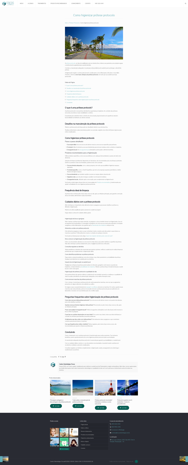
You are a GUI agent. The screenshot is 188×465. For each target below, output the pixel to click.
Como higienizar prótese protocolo (75, 91)
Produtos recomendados (103, 182)
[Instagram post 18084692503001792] (54, 442)
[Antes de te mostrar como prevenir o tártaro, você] (73, 442)
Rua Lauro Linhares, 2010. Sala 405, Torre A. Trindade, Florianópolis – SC (122, 440)
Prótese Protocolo (74, 23)
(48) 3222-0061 (115, 424)
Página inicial (84, 424)
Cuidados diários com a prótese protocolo (77, 97)
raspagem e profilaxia (91, 287)
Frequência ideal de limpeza (74, 94)
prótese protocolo (70, 63)
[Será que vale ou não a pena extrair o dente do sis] (64, 442)
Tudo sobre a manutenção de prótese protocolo (81, 401)
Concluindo (69, 102)
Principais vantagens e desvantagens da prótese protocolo (60, 401)
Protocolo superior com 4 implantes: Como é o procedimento (124, 402)
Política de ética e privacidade (117, 461)
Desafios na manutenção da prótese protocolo (78, 88)
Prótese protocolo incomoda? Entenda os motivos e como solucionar (103, 402)
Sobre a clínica (84, 428)
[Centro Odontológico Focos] (8, 3)
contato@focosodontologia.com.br (120, 433)
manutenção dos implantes (99, 225)
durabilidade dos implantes (88, 267)
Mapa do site (129, 461)
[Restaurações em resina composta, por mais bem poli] (73, 432)
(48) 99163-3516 (116, 427)
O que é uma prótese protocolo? (74, 85)
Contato (83, 448)
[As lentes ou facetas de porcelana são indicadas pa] (54, 432)
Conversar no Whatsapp (117, 430)
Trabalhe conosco (85, 445)
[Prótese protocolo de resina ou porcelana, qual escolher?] (184, 459)
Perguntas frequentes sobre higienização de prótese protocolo (82, 100)
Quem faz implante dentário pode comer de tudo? (99, 236)
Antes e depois (85, 441)
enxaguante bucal (84, 150)
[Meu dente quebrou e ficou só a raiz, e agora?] (4, 459)
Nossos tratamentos (86, 431)
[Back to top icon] (136, 461)
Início (66, 23)
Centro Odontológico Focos (67, 364)
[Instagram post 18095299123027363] (64, 432)
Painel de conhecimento (87, 438)
